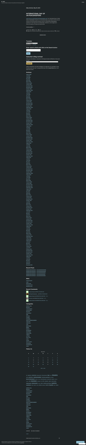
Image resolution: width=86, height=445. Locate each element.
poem (39, 383)
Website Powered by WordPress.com (34, 438)
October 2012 (28, 253)
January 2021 (28, 167)
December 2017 (29, 207)
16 (28, 362)
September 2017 (29, 210)
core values (51, 377)
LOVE (27, 324)
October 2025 (29, 88)
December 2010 (29, 264)
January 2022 (28, 150)
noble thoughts (53, 381)
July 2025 (28, 93)
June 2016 (28, 229)
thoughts (51, 385)
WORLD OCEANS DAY (40, 291)
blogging (55, 375)
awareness (34, 375)
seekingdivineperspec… (33, 293)
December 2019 (29, 184)
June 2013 (28, 247)
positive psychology (47, 383)
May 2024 (28, 113)
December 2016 (29, 220)
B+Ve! (83, 2)
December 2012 (29, 250)
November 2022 (29, 138)
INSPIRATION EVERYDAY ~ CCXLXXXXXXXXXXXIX (36, 275)
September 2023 (29, 124)
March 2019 (28, 194)
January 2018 (28, 206)
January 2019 (28, 197)
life (41, 381)
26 (43, 364)
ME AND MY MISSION (35, 430)
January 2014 (28, 246)
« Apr (42, 368)
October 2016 (29, 223)
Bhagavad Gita (39, 375)
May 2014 (28, 243)
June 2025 (28, 94)
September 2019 (29, 187)
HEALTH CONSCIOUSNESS (31, 320)
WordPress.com (29, 286)
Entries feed (28, 283)
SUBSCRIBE (29, 63)
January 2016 (28, 234)
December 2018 (29, 199)
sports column (29, 341)
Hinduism (27, 381)
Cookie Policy (22, 442)
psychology (28, 331)
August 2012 (28, 256)
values (27, 346)
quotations (28, 385)
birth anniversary (44, 375)
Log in (27, 282)
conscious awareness (46, 377)
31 (33, 366)
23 (28, 364)
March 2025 (28, 98)
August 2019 (28, 189)
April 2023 (28, 131)
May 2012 (28, 260)
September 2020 (29, 173)
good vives (49, 379)
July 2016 (28, 227)
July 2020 (28, 176)
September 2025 (29, 90)
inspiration (34, 381)
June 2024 (28, 111)
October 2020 (29, 171)
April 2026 (28, 80)
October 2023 (29, 123)
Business (28, 307)
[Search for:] (33, 50)
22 (57, 362)
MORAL (27, 327)
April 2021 (28, 163)
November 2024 (29, 104)
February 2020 (29, 181)
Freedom (28, 317)
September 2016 (29, 224)
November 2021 (29, 153)
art (26, 375)
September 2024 (29, 107)
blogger (51, 375)
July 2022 (28, 144)
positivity (54, 383)
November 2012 (29, 252)
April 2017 (28, 214)
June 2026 (28, 77)
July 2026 (28, 75)
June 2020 (28, 177)
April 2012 (28, 262)
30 (28, 366)
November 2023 (29, 121)
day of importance (30, 379)
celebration (30, 377)
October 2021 (28, 154)
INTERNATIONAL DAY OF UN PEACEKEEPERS (35, 14)
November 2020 (29, 170)
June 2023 (28, 128)
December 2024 (29, 103)
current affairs (29, 310)
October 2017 (28, 209)
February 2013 (29, 249)
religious (28, 334)
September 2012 (29, 254)
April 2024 (28, 114)
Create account (29, 280)
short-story (28, 337)
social (40, 29)
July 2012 (28, 257)
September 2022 (29, 141)
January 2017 (28, 219)
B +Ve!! (3, 1)
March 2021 (28, 164)
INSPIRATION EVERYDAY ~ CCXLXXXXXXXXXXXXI (36, 272)
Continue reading (29, 27)
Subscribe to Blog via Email (34, 56)
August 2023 (28, 126)
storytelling (28, 343)
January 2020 (29, 183)
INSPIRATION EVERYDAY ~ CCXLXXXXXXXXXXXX (35, 274)
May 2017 (28, 213)
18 (38, 362)
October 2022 (29, 140)
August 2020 (28, 174)
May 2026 (28, 78)
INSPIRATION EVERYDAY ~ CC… (42, 296)
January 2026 (29, 84)
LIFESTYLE (28, 323)
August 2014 (28, 240)
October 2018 (29, 200)
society (27, 340)
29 (57, 364)
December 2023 (29, 120)
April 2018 (28, 203)
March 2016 (28, 233)
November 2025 (29, 87)
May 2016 (28, 230)
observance (28, 383)
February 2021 (29, 166)
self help (28, 336)
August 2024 (28, 108)
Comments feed (29, 284)
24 (33, 364)
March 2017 (28, 216)
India (29, 381)
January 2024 (29, 118)
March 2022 (28, 147)
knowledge (38, 381)
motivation (46, 381)
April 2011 (28, 263)
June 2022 (28, 146)
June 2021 (28, 160)
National (27, 328)
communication (29, 308)
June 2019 (28, 190)
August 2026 (28, 74)
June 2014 (28, 242)
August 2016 (28, 226)
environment (28, 313)
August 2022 (28, 143)
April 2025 (28, 97)
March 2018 (28, 204)
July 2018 (28, 201)
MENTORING (28, 326)
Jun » (44, 368)
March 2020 (28, 180)
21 (52, 362)
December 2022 (29, 137)
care (27, 377)
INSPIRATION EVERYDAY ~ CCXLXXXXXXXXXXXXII (36, 271)
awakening (29, 375)
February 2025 (29, 100)
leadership (28, 321)
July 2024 (28, 110)
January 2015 (28, 239)
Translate (34, 44)
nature (50, 381)
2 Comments (58, 31)
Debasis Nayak (29, 29)
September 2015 (29, 236)
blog (48, 375)
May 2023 (28, 130)
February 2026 (29, 83)
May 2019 (28, 191)
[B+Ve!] (59, 438)
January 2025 (28, 101)
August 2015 (28, 237)
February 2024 (29, 117)
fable (27, 314)
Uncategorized (29, 344)
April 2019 (28, 193)
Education (28, 311)
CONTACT (28, 430)
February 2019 (29, 196)
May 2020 (28, 179)
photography (28, 330)
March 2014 (28, 244)
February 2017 (29, 217)
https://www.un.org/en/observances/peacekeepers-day (36, 18)
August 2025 (28, 91)
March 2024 (28, 116)
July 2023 (28, 127)
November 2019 (29, 186)
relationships (28, 333)
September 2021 (29, 156)
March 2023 (28, 133)
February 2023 (29, 134)
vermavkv (31, 298)
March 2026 (28, 81)
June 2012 (28, 259)
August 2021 (28, 157)
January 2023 (29, 136)
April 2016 (28, 232)
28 (52, 364)
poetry (41, 383)
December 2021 (29, 151)
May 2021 (28, 161)
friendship (28, 318)
